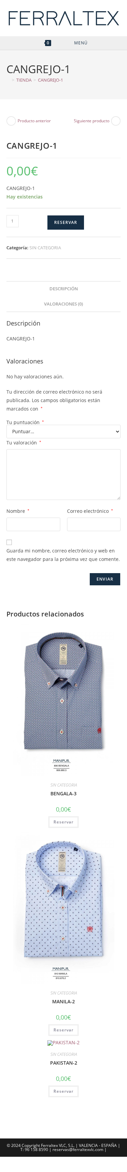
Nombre (17, 511)
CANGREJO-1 (50, 80)
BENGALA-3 (63, 793)
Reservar (65, 222)
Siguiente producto (91, 121)
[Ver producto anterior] (11, 121)
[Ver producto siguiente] (116, 121)
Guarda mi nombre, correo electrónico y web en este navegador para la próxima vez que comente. (63, 554)
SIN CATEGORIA (45, 248)
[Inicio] (8, 80)
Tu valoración (23, 442)
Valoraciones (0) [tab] (63, 304)
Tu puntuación (25, 422)
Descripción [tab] (63, 289)
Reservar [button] (63, 822)
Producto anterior (34, 121)
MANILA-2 (63, 1001)
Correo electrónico (90, 511)
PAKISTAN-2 (63, 1063)
